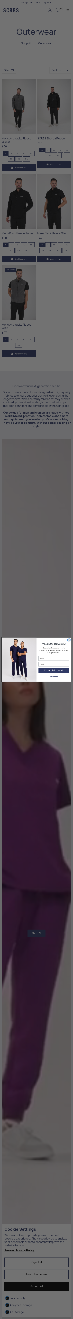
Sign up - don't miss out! (53, 670)
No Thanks (54, 677)
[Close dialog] (68, 639)
